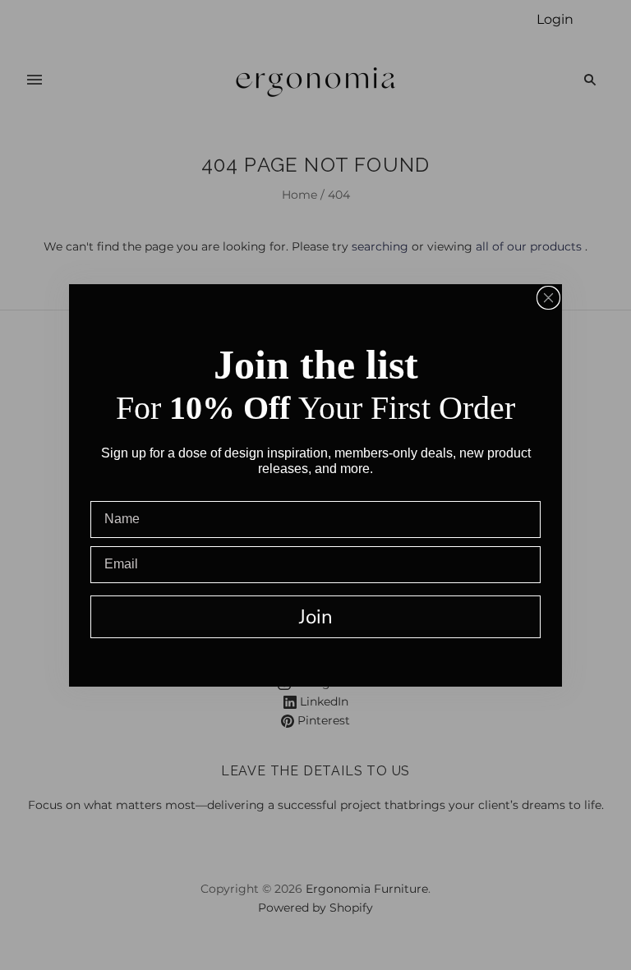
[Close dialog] (548, 297)
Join (316, 617)
